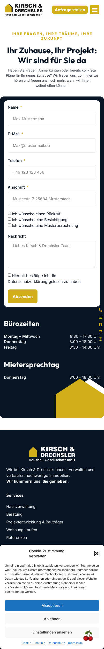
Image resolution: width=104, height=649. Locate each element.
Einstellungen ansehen (52, 632)
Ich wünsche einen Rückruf (36, 213)
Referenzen (16, 537)
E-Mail (14, 133)
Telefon (15, 160)
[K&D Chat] (86, 636)
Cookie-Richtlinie (33, 643)
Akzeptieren (52, 605)
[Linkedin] (100, 332)
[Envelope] (100, 317)
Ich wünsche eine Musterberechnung (45, 225)
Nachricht (17, 236)
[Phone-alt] (100, 310)
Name (13, 107)
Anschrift (17, 187)
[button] (96, 553)
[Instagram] (100, 339)
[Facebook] (100, 324)
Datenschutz (56, 643)
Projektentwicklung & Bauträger (34, 522)
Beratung (14, 514)
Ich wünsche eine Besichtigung (39, 219)
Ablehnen (52, 619)
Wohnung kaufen (21, 529)
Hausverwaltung (21, 506)
